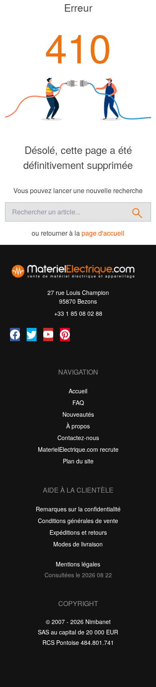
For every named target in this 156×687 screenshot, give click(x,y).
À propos (78, 426)
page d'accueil (103, 233)
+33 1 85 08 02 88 (78, 313)
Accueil (78, 391)
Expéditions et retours (78, 532)
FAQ (78, 402)
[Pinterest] (65, 334)
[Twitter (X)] (32, 334)
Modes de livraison (78, 544)
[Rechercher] (137, 211)
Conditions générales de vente (78, 520)
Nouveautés (78, 414)
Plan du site (78, 461)
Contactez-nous (78, 437)
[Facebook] (15, 334)
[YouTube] (48, 334)
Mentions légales (78, 564)
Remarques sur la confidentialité (78, 509)
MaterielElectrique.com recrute (78, 449)
